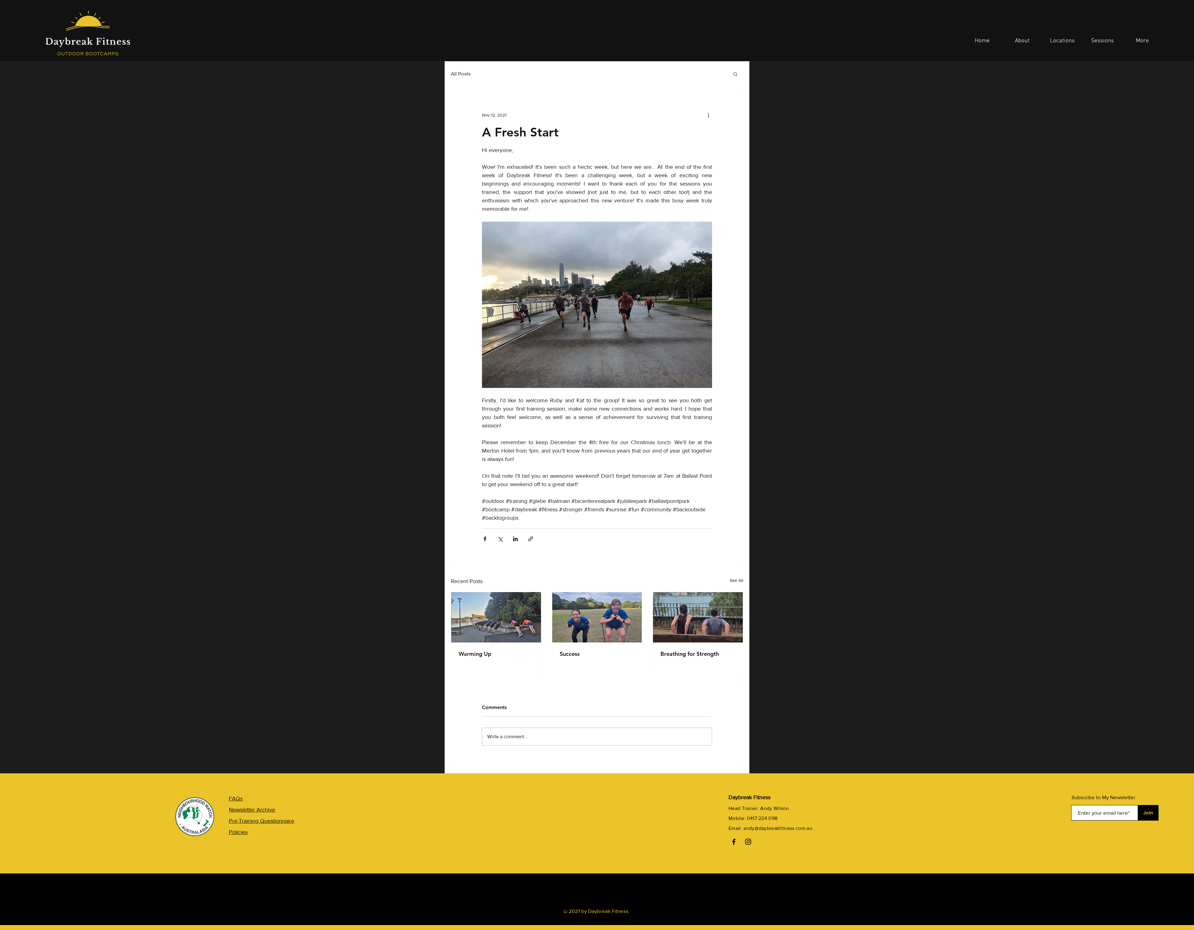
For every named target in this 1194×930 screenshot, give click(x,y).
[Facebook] (734, 842)
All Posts (461, 73)
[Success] (597, 617)
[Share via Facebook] (485, 539)
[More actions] (708, 115)
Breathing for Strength (689, 653)
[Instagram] (748, 842)
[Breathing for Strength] (698, 617)
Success (570, 653)
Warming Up (475, 653)
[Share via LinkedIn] (515, 539)
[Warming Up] (496, 617)
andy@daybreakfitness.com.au (777, 828)
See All (736, 580)
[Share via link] (531, 539)
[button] (735, 73)
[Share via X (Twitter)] (500, 539)
